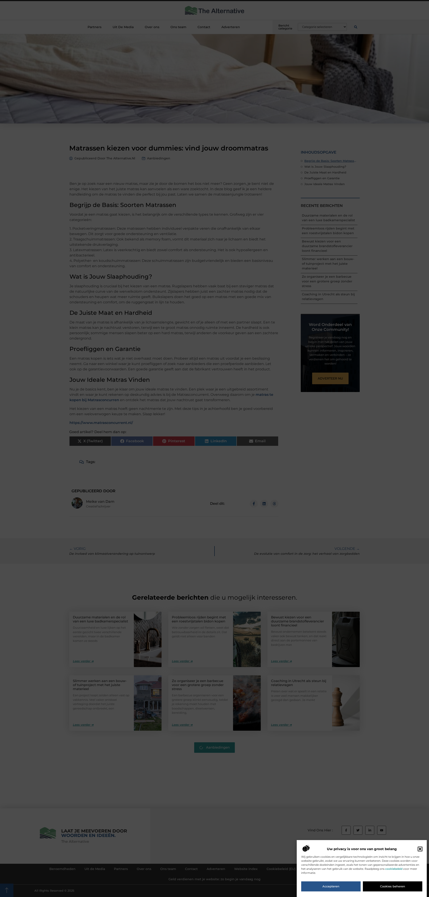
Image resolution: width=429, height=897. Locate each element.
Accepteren (330, 886)
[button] (420, 849)
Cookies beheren (392, 886)
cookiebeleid (393, 868)
